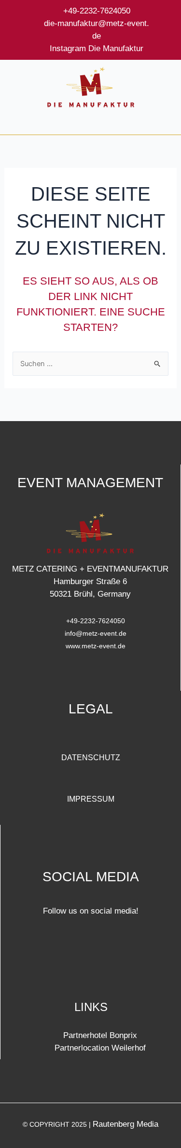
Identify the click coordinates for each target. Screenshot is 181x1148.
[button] (90, 124)
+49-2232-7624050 (96, 10)
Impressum (90, 799)
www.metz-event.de (95, 646)
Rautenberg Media (125, 1124)
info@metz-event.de (95, 633)
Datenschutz (90, 757)
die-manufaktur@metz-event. (96, 23)
